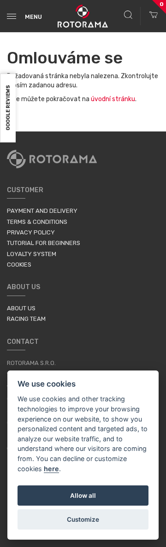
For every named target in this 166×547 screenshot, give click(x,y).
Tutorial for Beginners (43, 242)
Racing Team (26, 318)
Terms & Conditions (37, 221)
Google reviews (8, 108)
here (51, 469)
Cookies (19, 264)
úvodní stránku (113, 99)
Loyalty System (31, 254)
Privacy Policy (31, 232)
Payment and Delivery (42, 210)
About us (21, 308)
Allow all (83, 495)
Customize (83, 519)
